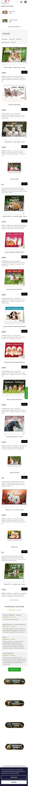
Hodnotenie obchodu (14, 606)
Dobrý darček (22, 766)
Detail (24, 72)
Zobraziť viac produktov (13, 26)
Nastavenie (14, 777)
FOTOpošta (16, 766)
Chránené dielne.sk (7, 766)
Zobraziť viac (14, 669)
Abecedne (13, 42)
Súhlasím (14, 782)
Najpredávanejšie (6, 42)
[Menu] (25, 1)
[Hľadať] (17, 1)
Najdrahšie (18, 39)
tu (18, 773)
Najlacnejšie (12, 39)
